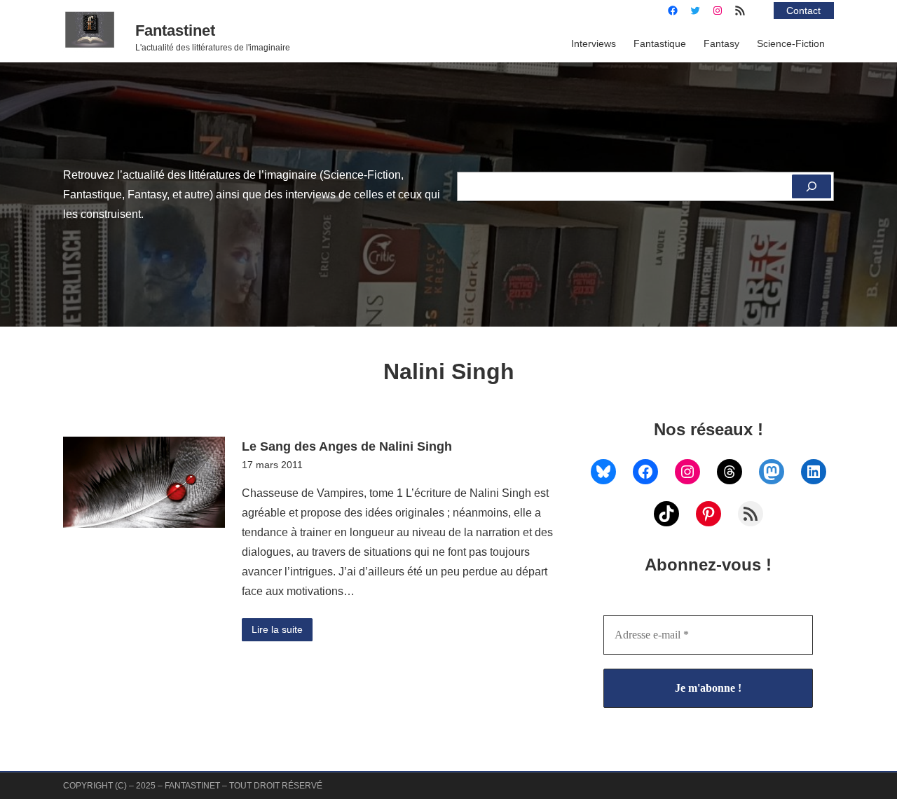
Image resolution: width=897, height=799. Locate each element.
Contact (803, 10)
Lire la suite (277, 629)
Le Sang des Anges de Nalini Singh (347, 446)
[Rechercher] (811, 186)
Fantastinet (175, 30)
